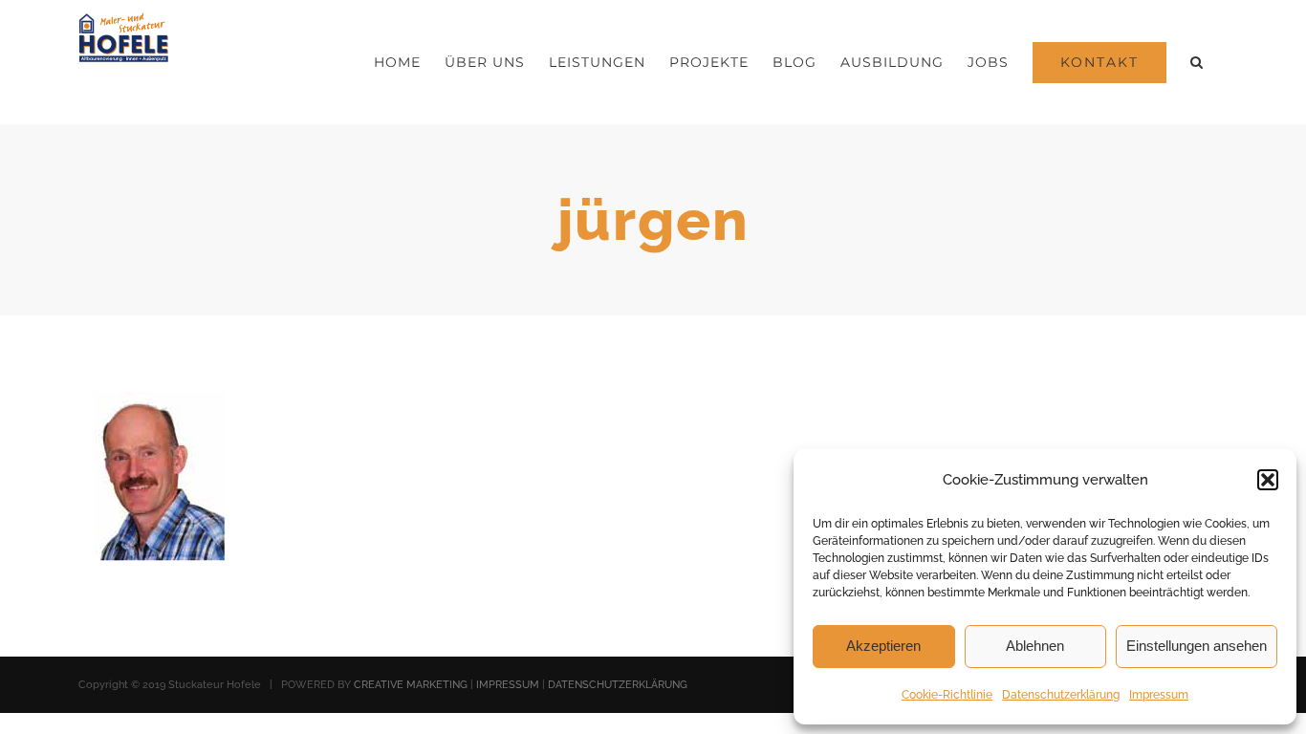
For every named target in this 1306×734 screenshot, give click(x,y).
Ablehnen (1035, 645)
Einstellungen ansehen (1196, 645)
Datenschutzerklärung (1061, 695)
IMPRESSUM (507, 685)
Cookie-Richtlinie (947, 695)
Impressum (1158, 695)
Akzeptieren (883, 645)
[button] (1267, 479)
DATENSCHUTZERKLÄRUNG (617, 685)
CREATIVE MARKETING (411, 685)
